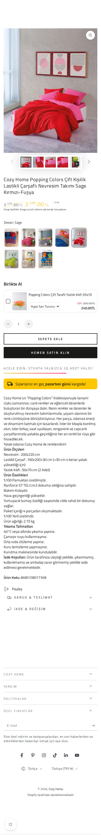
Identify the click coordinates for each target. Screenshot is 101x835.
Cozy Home (56, 789)
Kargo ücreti (27, 209)
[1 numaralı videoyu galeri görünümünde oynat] (75, 162)
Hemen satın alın (50, 352)
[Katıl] (94, 725)
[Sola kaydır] (12, 162)
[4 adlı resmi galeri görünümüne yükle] (62, 162)
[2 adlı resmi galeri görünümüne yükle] (38, 162)
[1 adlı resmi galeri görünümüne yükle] (26, 162)
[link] (19, 301)
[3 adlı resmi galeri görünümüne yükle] (50, 162)
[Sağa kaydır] (89, 162)
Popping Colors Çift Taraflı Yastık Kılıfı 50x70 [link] (60, 294)
